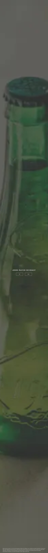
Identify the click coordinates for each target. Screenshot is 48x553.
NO (28, 274)
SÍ (19, 274)
